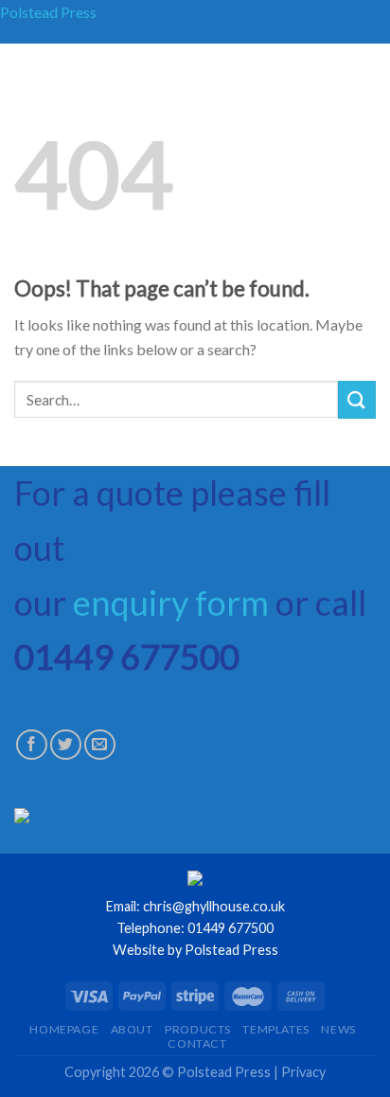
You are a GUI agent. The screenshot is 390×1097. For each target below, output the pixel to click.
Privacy (303, 1072)
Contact (197, 1043)
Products (198, 1029)
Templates (276, 1029)
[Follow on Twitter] (65, 745)
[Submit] (357, 399)
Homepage (63, 1029)
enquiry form (171, 602)
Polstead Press (48, 12)
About (132, 1029)
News (338, 1029)
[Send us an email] (99, 745)
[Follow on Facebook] (31, 745)
